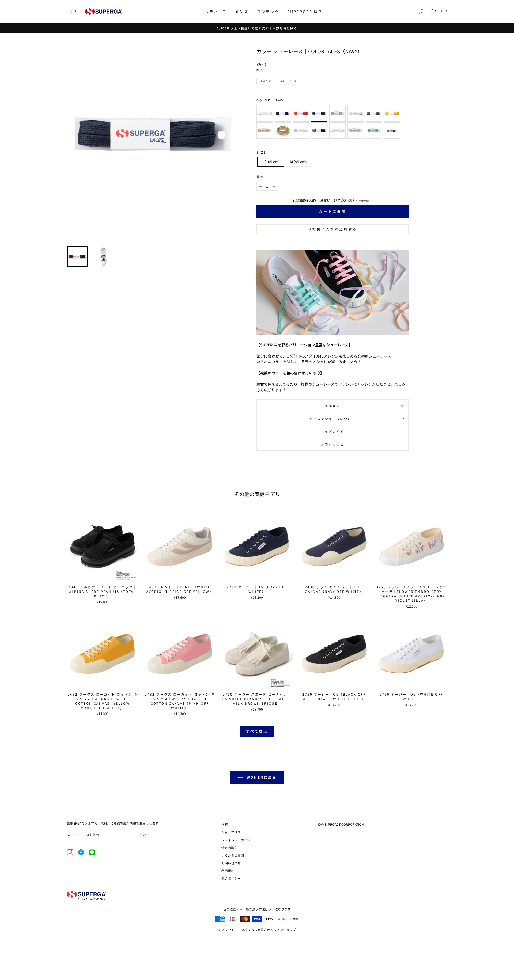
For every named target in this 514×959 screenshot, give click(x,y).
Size (261, 152)
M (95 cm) (298, 161)
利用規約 (227, 870)
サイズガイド (332, 431)
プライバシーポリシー (237, 839)
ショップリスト (232, 832)
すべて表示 (257, 731)
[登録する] (143, 835)
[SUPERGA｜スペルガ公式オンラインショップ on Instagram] (70, 852)
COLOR (269, 100)
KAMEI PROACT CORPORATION (341, 824)
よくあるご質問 (232, 855)
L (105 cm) (271, 161)
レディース (216, 11)
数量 (260, 177)
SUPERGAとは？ (305, 11)
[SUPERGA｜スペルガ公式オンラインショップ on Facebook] (80, 852)
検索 (224, 824)
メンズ (241, 11)
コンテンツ (268, 11)
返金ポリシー (231, 878)
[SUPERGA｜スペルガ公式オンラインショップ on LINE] (91, 852)
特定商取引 (229, 847)
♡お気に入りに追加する (332, 229)
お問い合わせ (332, 444)
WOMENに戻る (260, 777)
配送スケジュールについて (332, 418)
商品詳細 (332, 406)
